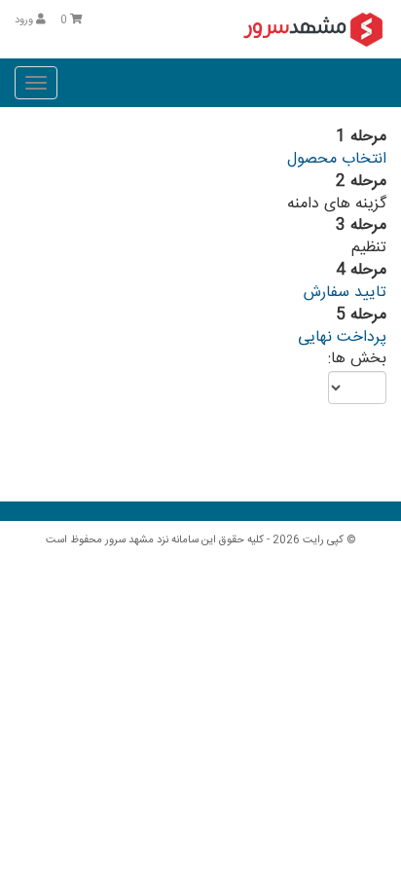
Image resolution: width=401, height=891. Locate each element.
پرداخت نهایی (342, 337)
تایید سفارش (345, 292)
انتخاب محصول (336, 159)
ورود (25, 20)
